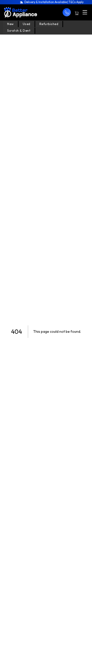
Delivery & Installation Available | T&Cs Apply (52, 2)
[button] (67, 12)
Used (26, 24)
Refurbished (49, 24)
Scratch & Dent (18, 30)
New (10, 24)
